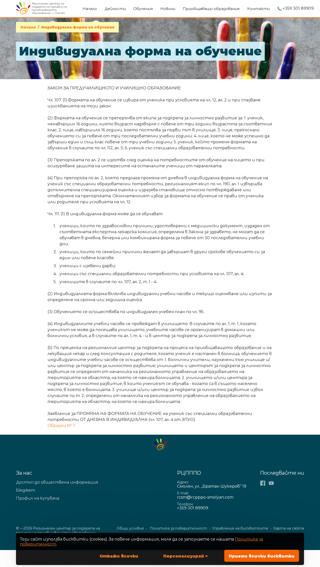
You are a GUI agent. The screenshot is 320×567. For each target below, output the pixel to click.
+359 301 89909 (298, 8)
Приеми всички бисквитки (261, 556)
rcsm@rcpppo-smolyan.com (205, 497)
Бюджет (25, 490)
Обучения (143, 8)
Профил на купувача (37, 498)
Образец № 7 (61, 425)
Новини (167, 8)
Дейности (115, 8)
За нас (24, 473)
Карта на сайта (288, 528)
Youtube (271, 483)
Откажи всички (119, 556)
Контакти (258, 8)
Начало (89, 8)
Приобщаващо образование (211, 8)
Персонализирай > (185, 556)
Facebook (263, 483)
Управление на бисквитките (240, 528)
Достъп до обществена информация (57, 482)
